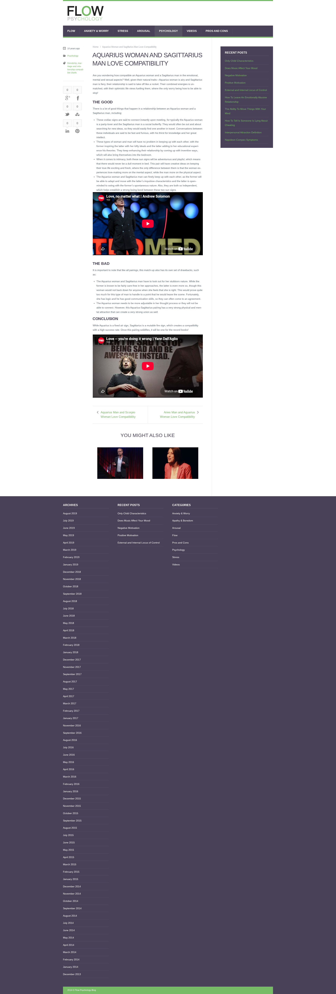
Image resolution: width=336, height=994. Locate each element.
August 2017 (70, 681)
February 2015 (71, 871)
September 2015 (72, 820)
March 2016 (69, 776)
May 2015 (68, 849)
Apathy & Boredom (182, 520)
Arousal (143, 30)
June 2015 (69, 842)
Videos (192, 30)
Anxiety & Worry (96, 30)
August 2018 (70, 601)
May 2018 (68, 623)
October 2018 (70, 586)
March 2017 (69, 703)
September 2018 (72, 593)
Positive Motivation (235, 82)
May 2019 (68, 535)
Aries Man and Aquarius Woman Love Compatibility (177, 414)
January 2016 (70, 791)
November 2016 (72, 725)
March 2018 (69, 637)
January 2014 (70, 966)
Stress (123, 30)
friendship (72, 63)
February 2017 (71, 710)
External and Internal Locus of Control (246, 90)
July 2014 (68, 922)
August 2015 (70, 827)
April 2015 (68, 857)
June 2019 (69, 528)
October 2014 (70, 901)
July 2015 (68, 835)
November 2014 (72, 893)
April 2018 (68, 630)
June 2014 (69, 930)
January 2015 (70, 879)
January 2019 (70, 564)
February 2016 (71, 784)
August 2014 (70, 915)
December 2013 (72, 974)
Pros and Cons (217, 30)
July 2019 (68, 520)
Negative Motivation (236, 75)
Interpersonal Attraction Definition (243, 132)
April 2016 (68, 769)
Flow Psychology (83, 990)
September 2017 (72, 674)
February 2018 (71, 645)
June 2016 (69, 754)
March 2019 (69, 549)
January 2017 (70, 718)
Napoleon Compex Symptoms (241, 139)
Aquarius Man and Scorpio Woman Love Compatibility (118, 414)
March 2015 (69, 864)
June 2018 (69, 615)
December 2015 (72, 798)
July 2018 (68, 608)
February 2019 (71, 557)
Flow (71, 30)
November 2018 (72, 579)
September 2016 (72, 732)
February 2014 (71, 959)
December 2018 (72, 571)
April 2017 (68, 696)
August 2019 (70, 513)
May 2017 (68, 688)
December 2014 (72, 886)
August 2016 (70, 740)
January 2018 (70, 652)
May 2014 (68, 937)
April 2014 (68, 945)
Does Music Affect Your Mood (241, 68)
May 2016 (68, 762)
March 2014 (69, 952)
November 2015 (72, 805)
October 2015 (70, 813)
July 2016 (68, 747)
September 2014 (72, 908)
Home (96, 47)
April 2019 (68, 542)
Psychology (168, 30)
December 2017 (72, 659)
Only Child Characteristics (239, 60)
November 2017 (72, 667)
